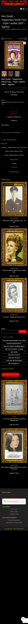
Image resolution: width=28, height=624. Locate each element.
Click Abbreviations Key (14, 171)
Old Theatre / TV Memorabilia (14, 522)
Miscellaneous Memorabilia (14, 346)
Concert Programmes (14, 360)
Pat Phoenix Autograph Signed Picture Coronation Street (14, 271)
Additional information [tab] (14, 117)
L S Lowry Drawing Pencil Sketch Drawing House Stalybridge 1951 (14, 419)
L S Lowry (14, 416)
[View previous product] (2, 39)
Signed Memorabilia (11, 102)
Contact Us (14, 495)
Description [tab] (14, 113)
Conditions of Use (14, 514)
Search (3, 328)
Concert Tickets (14, 357)
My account (14, 509)
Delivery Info (14, 497)
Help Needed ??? (14, 363)
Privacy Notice (14, 511)
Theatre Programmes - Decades (14, 340)
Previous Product (7, 38)
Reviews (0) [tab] (14, 120)
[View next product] (25, 39)
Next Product (21, 38)
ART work (14, 352)
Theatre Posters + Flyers (14, 349)
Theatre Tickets (14, 355)
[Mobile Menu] (25, 9)
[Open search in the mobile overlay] (14, 501)
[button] (24, 43)
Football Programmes (14, 520)
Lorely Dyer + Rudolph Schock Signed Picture (14, 317)
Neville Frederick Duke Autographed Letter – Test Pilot (14, 221)
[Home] (1, 29)
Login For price (14, 226)
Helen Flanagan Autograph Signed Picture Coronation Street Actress (14, 468)
